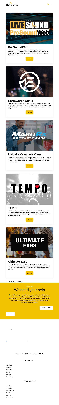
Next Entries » (19, 282)
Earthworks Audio (20, 100)
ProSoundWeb (18, 47)
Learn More (29, 58)
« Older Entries (10, 282)
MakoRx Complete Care (24, 154)
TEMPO (13, 208)
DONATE (10, 314)
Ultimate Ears (17, 261)
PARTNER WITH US (46, 307)
